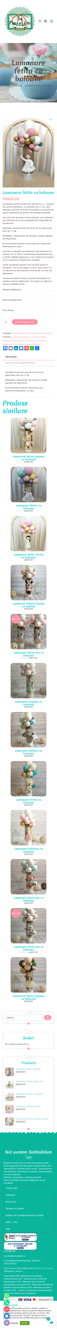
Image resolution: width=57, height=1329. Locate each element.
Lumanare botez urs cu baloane (28, 654)
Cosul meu (11, 1202)
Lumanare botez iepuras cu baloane (28, 458)
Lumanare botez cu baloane (28, 801)
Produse (19, 85)
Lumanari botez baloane (40, 333)
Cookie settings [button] (11, 1323)
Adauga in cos (27, 322)
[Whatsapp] (7, 1295)
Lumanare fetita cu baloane (28, 507)
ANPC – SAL (11, 1222)
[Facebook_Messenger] (7, 1316)
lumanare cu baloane (35, 340)
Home (7, 85)
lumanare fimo (10, 344)
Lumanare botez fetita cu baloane (28, 556)
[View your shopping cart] (39, 21)
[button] (50, 119)
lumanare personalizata (29, 344)
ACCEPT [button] (24, 1323)
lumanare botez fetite (13, 340)
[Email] (7, 1309)
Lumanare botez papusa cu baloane (28, 997)
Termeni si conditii (14, 1208)
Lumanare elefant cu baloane (28, 752)
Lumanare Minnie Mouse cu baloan (29, 605)
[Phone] (7, 1302)
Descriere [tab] (11, 356)
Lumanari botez (19, 333)
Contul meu (11, 1188)
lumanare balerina (20, 337)
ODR (8, 1229)
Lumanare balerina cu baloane (28, 850)
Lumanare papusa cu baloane (28, 703)
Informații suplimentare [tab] (20, 362)
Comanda (10, 1195)
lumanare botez (38, 337)
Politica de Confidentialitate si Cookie (24, 1215)
